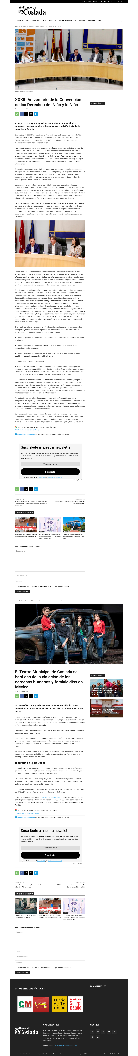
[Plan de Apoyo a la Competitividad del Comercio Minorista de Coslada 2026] (74, 524)
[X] (114, 1)
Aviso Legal (41, 477)
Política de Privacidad (55, 477)
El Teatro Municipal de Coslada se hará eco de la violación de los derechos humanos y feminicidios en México (31, 504)
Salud (44, 21)
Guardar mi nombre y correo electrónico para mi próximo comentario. (44, 586)
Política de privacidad (90, 1054)
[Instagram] (104, 1)
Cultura (35, 21)
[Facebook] (101, 1)
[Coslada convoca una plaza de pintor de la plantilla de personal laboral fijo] (26, 524)
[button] (120, 21)
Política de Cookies (103, 1054)
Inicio (16, 26)
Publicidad (113, 1054)
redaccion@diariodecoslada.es (65, 1045)
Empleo (17, 531)
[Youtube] (121, 1)
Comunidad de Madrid (67, 21)
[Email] (31, 114)
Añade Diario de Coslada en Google (27, 430)
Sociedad (91, 21)
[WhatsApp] (118, 1)
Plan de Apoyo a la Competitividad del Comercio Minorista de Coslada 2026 (73, 536)
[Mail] (108, 1)
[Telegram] (111, 1)
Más (99, 21)
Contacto (120, 1054)
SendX (80, 480)
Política (82, 21)
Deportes (52, 21)
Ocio (27, 21)
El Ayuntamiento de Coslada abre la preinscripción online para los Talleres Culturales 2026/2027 (50, 536)
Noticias (19, 21)
